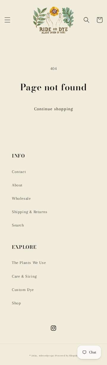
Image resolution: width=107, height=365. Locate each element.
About (17, 185)
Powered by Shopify (66, 355)
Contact (19, 171)
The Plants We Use (29, 262)
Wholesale (21, 198)
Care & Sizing (24, 276)
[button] (7, 19)
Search (18, 225)
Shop (16, 303)
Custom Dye (23, 289)
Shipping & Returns (30, 212)
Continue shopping (53, 108)
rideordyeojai (46, 355)
